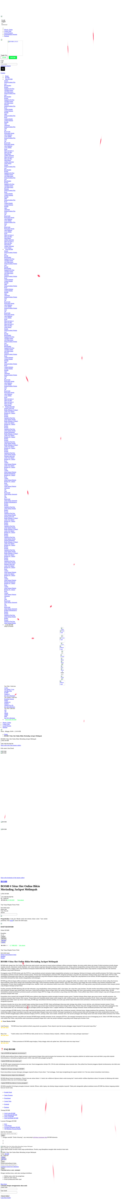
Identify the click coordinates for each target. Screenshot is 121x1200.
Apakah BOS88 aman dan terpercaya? (11, 1061)
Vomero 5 (7, 694)
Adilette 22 (7, 702)
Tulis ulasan (20, 900)
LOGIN (3, 936)
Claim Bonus (8, 1125)
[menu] (60, 397)
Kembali (6, 1104)
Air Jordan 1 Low (9, 689)
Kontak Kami (8, 1092)
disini (11, 920)
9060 (5, 716)
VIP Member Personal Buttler (12, 1129)
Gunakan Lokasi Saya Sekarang (10, 1166)
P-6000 (6, 692)
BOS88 (7, 1154)
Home (6, 734)
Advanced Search (6, 66)
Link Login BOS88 (9, 1113)
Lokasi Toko (7, 31)
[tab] (60, 73)
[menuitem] (6, 76)
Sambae (6, 703)
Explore (3, 73)
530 (5, 710)
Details (3, 958)
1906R (6, 715)
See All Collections (9, 695)
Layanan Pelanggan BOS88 (12, 1127)
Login (4, 57)
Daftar (12, 57)
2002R (6, 713)
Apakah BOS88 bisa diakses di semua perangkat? (14, 1083)
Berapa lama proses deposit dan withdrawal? (12, 1075)
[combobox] (9, 64)
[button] (4, 824)
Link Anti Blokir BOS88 (11, 1118)
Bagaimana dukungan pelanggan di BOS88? (12, 1069)
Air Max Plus (8, 691)
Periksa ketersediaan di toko (8, 954)
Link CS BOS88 (9, 1116)
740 (5, 711)
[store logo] (15, 55)
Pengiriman (7, 1098)
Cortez (6, 688)
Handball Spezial (9, 699)
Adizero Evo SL (8, 705)
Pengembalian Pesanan (10, 34)
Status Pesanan (8, 1095)
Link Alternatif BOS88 (10, 1115)
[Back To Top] (1, 1160)
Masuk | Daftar (8, 29)
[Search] (3, 69)
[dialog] (60, 1164)
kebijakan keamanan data (40, 1137)
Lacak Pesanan (8, 33)
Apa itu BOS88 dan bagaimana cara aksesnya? (13, 1053)
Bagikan (3, 956)
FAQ (5, 1124)
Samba (6, 700)
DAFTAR (3, 938)
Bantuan (6, 36)
